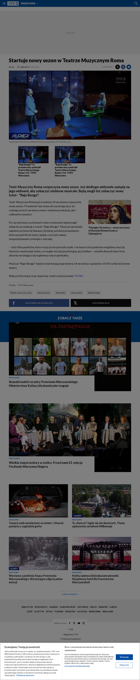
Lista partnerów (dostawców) (77, 666)
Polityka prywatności (25, 675)
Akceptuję (124, 657)
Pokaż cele (124, 665)
